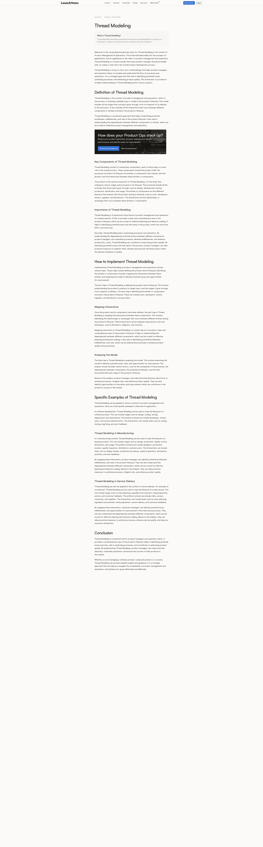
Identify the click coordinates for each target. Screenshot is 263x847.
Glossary (98, 17)
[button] (107, 2)
